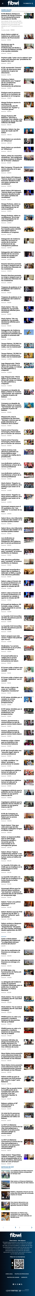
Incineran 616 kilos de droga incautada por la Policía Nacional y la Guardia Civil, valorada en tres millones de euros (11, 1043)
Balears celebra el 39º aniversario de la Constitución (9, 1105)
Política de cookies (13, 1277)
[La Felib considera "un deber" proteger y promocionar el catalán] (29, 762)
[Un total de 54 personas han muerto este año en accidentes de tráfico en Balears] (29, 1115)
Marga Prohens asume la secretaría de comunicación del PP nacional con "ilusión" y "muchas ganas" (10, 106)
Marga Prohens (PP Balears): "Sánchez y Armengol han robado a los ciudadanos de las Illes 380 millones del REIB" (11, 119)
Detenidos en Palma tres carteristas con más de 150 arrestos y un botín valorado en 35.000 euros (21, 1215)
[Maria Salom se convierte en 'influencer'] (29, 141)
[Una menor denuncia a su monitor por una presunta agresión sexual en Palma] (5, 1206)
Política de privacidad (22, 1274)
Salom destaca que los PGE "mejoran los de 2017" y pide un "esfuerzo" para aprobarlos (11, 914)
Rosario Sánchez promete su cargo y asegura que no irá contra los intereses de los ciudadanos (11, 266)
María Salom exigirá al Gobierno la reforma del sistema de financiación (10, 36)
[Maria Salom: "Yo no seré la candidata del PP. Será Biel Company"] (29, 999)
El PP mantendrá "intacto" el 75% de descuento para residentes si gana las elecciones (11, 70)
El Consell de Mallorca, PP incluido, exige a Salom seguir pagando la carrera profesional (11, 607)
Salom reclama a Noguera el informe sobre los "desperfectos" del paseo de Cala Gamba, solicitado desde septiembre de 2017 (11, 926)
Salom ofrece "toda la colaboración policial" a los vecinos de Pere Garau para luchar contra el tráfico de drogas (11, 855)
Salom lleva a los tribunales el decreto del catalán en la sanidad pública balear (11, 519)
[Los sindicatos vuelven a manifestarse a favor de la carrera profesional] (29, 465)
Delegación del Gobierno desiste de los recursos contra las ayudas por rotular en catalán (10, 254)
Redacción (4, 40)
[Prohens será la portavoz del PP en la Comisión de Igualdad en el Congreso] (29, 94)
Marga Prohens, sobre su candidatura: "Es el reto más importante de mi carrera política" (10, 206)
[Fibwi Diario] (13, 3)
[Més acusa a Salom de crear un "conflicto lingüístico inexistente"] (29, 689)
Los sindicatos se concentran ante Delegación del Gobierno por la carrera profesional (11, 540)
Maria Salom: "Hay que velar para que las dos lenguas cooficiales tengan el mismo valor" (11, 827)
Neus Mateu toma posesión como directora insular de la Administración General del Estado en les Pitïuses (11, 1055)
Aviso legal (9, 1274)
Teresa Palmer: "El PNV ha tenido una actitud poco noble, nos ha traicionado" (11, 345)
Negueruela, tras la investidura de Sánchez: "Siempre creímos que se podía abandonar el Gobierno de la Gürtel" (11, 420)
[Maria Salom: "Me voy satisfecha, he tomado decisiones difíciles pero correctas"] (29, 309)
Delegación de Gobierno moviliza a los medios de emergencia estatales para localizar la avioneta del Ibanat (11, 333)
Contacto (24, 1277)
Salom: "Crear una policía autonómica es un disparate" (11, 903)
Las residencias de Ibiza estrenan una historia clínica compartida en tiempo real (21, 1172)
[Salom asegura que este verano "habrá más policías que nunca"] (29, 638)
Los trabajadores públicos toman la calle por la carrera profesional (11, 772)
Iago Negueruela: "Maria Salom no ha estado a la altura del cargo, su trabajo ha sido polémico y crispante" (11, 367)
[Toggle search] (32, 3)
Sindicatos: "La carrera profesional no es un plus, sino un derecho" (11, 647)
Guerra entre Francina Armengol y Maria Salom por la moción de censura (11, 431)
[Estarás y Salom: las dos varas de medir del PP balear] (29, 131)
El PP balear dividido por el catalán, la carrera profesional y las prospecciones (11, 699)
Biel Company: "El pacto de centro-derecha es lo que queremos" (11, 169)
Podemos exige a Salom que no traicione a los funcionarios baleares (10, 742)
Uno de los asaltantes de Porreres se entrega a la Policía (10, 952)
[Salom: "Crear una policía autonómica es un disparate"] (29, 904)
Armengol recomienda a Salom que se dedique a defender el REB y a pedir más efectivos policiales (11, 572)
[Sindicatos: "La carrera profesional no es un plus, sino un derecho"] (29, 648)
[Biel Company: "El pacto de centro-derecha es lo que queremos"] (29, 169)
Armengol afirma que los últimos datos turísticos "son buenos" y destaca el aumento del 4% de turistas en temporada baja (12, 892)
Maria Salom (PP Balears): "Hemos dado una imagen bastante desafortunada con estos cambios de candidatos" (11, 180)
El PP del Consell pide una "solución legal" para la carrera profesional (11, 752)
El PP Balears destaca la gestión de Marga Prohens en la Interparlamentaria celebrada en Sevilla (11, 16)
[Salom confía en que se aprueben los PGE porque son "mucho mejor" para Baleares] (29, 1078)
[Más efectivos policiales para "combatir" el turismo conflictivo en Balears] (29, 551)
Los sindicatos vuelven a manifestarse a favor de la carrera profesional (11, 465)
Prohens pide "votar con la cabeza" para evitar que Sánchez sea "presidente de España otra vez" (16, 59)
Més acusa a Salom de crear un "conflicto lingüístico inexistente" (10, 689)
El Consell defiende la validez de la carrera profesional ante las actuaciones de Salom (9, 658)
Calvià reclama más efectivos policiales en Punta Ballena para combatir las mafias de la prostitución (11, 453)
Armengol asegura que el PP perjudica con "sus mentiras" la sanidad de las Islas (11, 509)
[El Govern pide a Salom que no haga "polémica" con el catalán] (29, 669)
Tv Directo (27, 3)
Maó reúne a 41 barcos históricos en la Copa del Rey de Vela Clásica (22, 1182)
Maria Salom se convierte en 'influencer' (11, 140)
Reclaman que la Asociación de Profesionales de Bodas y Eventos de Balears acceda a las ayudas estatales (11, 47)
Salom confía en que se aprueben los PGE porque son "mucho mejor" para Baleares (11, 1079)
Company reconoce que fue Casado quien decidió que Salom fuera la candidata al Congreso (11, 229)
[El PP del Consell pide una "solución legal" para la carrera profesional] (29, 752)
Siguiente (32, 1227)
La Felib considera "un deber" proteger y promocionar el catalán (10, 762)
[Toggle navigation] (2, 3)
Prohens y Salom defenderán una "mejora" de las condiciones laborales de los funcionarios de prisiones (11, 82)
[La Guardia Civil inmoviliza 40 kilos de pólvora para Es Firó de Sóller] (29, 618)
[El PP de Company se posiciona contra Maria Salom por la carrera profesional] (29, 815)
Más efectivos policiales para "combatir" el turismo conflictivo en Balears (11, 551)
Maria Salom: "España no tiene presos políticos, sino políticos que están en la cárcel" (11, 485)
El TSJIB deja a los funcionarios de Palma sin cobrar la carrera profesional (11, 972)
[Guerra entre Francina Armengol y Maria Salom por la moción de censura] (29, 432)
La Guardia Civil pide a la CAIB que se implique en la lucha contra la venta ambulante (11, 867)
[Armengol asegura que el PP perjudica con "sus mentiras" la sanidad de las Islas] (29, 508)
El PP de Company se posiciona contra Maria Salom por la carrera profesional (10, 816)
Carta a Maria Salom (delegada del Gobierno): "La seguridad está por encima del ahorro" (10, 941)
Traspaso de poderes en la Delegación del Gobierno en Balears (11, 288)
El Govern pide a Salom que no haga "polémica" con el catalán (12, 669)
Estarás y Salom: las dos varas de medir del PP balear (10, 131)
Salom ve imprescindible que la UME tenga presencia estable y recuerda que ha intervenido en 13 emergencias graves (10, 841)
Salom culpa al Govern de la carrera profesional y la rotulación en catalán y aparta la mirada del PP (11, 583)
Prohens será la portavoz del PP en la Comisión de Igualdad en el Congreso (10, 94)
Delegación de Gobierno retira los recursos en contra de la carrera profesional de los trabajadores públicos (10, 242)
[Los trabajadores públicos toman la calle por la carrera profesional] (29, 772)
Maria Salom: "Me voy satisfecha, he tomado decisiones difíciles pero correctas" (10, 309)
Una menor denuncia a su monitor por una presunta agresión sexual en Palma (19, 1204)
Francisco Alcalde (5, 30)
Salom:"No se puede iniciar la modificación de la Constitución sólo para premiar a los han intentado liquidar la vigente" (11, 1092)
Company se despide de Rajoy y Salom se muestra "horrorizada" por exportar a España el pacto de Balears (11, 393)
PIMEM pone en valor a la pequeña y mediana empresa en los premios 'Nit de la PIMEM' (11, 1019)
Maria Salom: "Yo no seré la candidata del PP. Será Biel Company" (11, 998)
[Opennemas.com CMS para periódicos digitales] (17, 1292)
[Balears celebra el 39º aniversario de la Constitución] (29, 1105)
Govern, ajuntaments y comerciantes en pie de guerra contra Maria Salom (11, 722)
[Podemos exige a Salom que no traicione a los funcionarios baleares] (29, 742)
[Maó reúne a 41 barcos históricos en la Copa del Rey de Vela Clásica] (5, 1185)
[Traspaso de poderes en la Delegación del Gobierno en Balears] (29, 289)
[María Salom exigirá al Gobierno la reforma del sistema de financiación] (29, 36)
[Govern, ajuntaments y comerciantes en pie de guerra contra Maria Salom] (29, 722)
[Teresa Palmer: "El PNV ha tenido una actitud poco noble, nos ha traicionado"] (29, 345)
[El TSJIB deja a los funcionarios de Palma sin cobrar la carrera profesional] (29, 972)
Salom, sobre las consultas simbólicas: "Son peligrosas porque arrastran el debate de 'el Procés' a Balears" (11, 158)
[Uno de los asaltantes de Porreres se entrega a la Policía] (29, 952)
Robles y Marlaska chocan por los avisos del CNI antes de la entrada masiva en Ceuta (21, 1193)
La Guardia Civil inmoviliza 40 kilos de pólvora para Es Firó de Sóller (11, 617)
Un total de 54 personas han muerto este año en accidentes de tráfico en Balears (10, 1115)
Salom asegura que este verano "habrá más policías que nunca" (11, 637)
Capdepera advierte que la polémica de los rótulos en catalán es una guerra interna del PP (11, 792)
